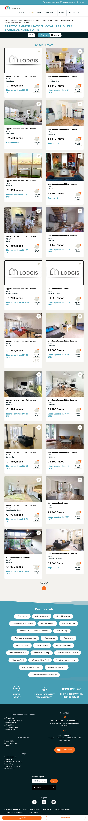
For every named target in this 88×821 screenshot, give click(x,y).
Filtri (24, 818)
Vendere (7, 746)
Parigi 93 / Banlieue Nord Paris (64, 20)
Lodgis (6, 20)
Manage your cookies (62, 809)
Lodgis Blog (8, 764)
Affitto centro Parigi (41, 616)
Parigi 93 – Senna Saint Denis (44, 20)
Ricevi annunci (65, 818)
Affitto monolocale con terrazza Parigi (44, 674)
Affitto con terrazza (68, 623)
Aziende (62, 13)
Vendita (40, 13)
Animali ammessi (42, 645)
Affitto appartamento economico (25, 638)
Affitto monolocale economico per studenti (34, 631)
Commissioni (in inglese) (12, 766)
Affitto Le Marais (49, 638)
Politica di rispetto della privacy (41, 809)
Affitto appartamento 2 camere (22, 623)
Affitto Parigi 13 (22, 616)
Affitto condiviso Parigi (63, 645)
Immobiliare (13, 20)
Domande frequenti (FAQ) (13, 761)
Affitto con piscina (22, 645)
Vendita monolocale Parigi (56, 667)
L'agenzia (71, 13)
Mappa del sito (9, 768)
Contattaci (8, 759)
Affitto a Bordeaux (10, 723)
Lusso (31, 13)
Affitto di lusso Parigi (63, 616)
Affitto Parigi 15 (68, 638)
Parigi (20, 20)
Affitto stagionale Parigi (41, 653)
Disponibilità (53, 198)
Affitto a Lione (9, 725)
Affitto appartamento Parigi (31, 667)
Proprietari (50, 13)
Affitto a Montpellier (11, 727)
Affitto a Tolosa (9, 730)
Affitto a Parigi (9, 718)
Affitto (22, 13)
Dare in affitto (9, 741)
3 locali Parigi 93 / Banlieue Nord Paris (17, 22)
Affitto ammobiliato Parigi (40, 660)
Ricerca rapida (38, 777)
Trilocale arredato (29, 20)
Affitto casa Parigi (18, 660)
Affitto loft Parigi (61, 631)
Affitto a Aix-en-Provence (13, 720)
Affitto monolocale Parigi (17, 653)
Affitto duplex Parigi (47, 623)
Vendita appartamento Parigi (65, 660)
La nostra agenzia (10, 757)
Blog (80, 13)
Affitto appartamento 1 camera (67, 653)
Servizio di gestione (11, 743)
